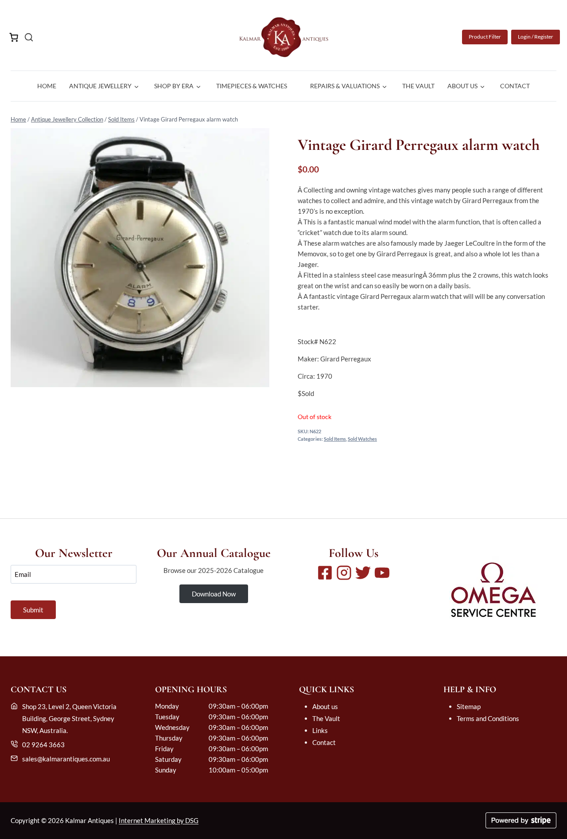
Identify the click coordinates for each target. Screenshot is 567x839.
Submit (33, 610)
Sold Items (121, 119)
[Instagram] (344, 572)
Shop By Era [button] (174, 86)
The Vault (418, 86)
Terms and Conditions (488, 718)
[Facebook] (325, 572)
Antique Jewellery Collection (67, 119)
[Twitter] (363, 572)
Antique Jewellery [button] (100, 86)
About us (325, 706)
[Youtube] (382, 572)
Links (320, 730)
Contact (515, 86)
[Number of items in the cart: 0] (13, 37)
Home (46, 86)
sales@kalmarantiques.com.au (66, 759)
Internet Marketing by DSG (158, 820)
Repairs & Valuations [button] (345, 86)
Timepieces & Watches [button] (251, 86)
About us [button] (462, 86)
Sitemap (469, 706)
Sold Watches (362, 439)
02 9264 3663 (43, 745)
